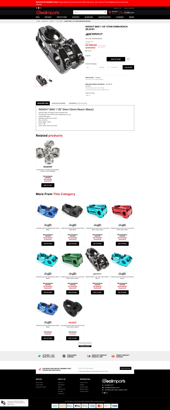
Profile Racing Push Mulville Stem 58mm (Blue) (47, 326)
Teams (60, 387)
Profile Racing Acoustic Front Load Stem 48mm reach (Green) (72, 277)
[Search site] (105, 12)
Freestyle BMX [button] (62, 17)
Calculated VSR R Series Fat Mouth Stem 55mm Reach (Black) (72, 326)
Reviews (73, 103)
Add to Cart (116, 59)
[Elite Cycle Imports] (48, 12)
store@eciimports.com (112, 387)
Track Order (39, 384)
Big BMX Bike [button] (89, 17)
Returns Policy (84, 389)
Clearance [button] (120, 17)
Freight (82, 384)
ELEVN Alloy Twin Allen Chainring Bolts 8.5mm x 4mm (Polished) (48, 170)
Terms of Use (84, 382)
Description (42, 103)
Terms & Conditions (95, 371)
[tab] (43, 103)
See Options (48, 243)
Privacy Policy (105, 371)
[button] (128, 59)
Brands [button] (131, 17)
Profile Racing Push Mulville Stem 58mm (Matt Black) (72, 228)
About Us (60, 382)
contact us (117, 8)
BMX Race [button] (48, 17)
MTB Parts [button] (75, 17)
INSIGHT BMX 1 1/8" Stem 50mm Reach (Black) (97, 277)
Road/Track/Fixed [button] (104, 17)
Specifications (58, 103)
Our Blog (60, 391)
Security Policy (84, 391)
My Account (39, 382)
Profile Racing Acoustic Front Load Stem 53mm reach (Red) (122, 228)
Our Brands (61, 384)
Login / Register (129, 8)
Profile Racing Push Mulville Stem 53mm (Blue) (47, 228)
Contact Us (61, 393)
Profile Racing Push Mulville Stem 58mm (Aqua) (47, 277)
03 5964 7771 (129, 13)
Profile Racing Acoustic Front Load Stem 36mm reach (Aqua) (97, 228)
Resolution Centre (41, 387)
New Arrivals (61, 389)
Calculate (128, 67)
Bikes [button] (37, 17)
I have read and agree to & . (93, 371)
